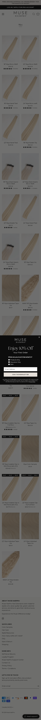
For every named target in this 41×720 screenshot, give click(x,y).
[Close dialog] (39, 337)
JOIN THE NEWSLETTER (20, 374)
